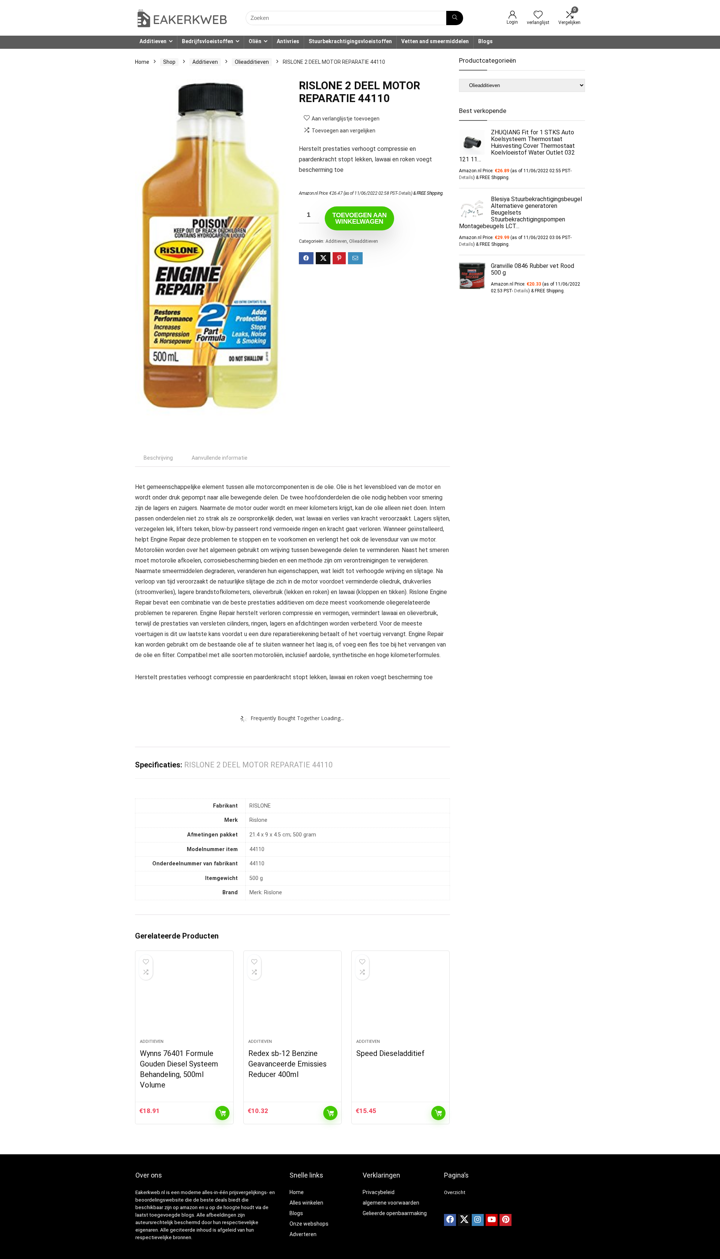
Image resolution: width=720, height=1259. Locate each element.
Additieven (153, 41)
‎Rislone (258, 820)
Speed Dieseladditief (390, 1053)
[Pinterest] (506, 1220)
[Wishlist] (538, 15)
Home (142, 62)
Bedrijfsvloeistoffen (207, 41)
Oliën (255, 41)
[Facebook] (450, 1220)
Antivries (288, 41)
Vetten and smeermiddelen (435, 41)
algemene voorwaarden (391, 1203)
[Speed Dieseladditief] (400, 998)
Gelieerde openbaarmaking (395, 1213)
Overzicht (454, 1192)
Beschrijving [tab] (158, 458)
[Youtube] (492, 1220)
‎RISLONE (260, 806)
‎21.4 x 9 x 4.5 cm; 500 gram (282, 835)
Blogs (485, 41)
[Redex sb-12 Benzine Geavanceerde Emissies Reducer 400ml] (292, 998)
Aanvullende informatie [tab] (220, 458)
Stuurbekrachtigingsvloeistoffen (350, 41)
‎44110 (256, 849)
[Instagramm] (478, 1220)
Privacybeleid (378, 1192)
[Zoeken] (454, 18)
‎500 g (256, 878)
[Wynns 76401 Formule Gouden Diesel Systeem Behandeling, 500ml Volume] (184, 998)
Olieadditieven (252, 62)
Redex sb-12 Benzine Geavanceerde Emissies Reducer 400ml (287, 1064)
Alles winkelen (306, 1203)
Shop (169, 62)
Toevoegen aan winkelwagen (359, 218)
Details (405, 193)
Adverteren (303, 1234)
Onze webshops (309, 1224)
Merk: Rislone (265, 892)
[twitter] (464, 1220)
